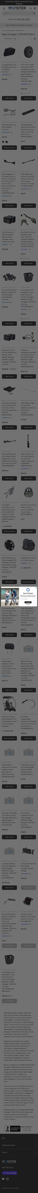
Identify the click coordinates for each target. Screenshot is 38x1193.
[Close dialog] (36, 587)
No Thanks (28, 604)
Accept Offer (28, 602)
